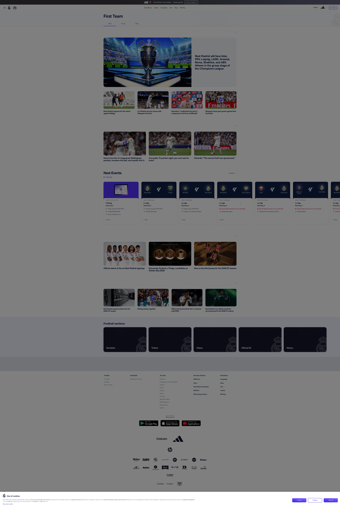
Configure (315, 500)
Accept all (299, 500)
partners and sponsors (188, 499)
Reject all (331, 500)
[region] (170, 499)
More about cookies (8, 504)
